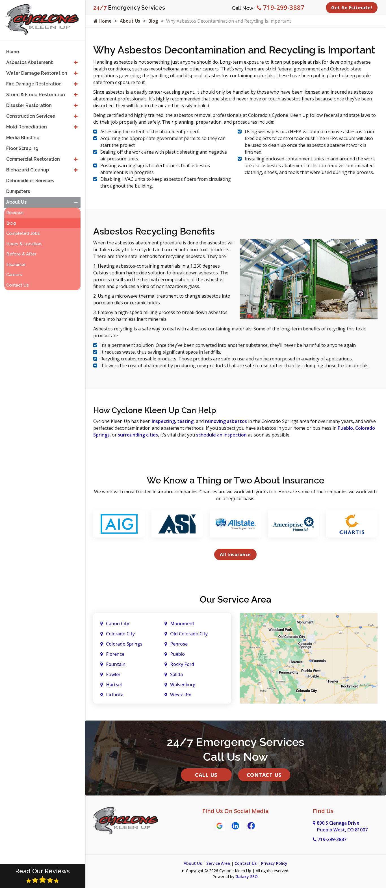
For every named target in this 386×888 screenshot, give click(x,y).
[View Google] (219, 825)
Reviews (14, 212)
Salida (176, 674)
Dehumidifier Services (30, 180)
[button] (76, 62)
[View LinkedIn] (235, 825)
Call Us (206, 774)
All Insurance (235, 554)
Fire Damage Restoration (34, 84)
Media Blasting (23, 137)
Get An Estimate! (351, 8)
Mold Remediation (26, 127)
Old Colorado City (189, 634)
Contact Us (264, 774)
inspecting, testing (173, 421)
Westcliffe (180, 695)
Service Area (218, 863)
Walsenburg (183, 684)
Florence (115, 654)
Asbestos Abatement (29, 62)
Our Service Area (235, 599)
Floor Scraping (22, 148)
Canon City (117, 623)
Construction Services (30, 116)
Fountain (115, 664)
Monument (182, 623)
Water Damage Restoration (36, 73)
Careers (14, 274)
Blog (153, 21)
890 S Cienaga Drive (342, 826)
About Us (130, 21)
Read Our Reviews (42, 871)
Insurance (16, 264)
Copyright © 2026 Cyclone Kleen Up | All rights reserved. (237, 870)
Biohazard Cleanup (27, 170)
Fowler (113, 674)
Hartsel (114, 684)
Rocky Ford (182, 664)
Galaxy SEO (246, 876)
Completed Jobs (23, 233)
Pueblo (345, 428)
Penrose (179, 644)
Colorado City (120, 634)
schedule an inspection (221, 435)
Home (104, 21)
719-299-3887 (282, 7)
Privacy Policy (274, 863)
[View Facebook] (251, 825)
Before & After (21, 254)
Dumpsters (18, 191)
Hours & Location (23, 243)
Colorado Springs (124, 644)
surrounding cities (138, 435)
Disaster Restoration (29, 105)
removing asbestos (226, 421)
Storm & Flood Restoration (35, 94)
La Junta (114, 695)
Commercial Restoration (33, 159)
